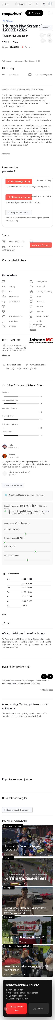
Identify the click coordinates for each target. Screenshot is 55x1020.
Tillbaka (9, 21)
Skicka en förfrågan (20, 197)
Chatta (46, 511)
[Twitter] (9, 623)
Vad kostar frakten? (41, 245)
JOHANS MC (14, 47)
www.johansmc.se (38, 364)
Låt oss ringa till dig (20, 181)
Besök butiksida (14, 364)
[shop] (30, 4)
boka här (11, 250)
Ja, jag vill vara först (16, 1008)
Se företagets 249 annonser (17, 810)
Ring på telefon (18, 212)
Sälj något (35, 13)
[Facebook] (4, 623)
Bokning (21, 4)
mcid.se (12, 683)
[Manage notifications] (6, 1009)
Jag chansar (39, 1008)
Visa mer (6, 153)
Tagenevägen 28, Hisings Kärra (24, 368)
